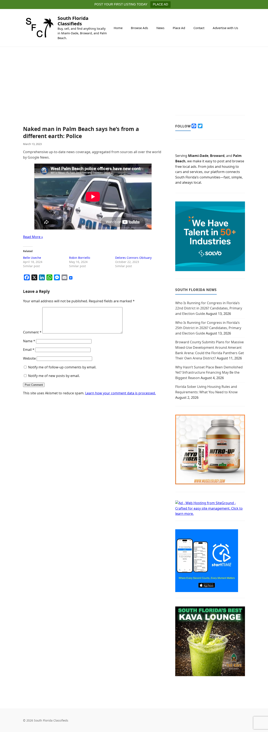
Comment (32, 332)
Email (28, 349)
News (160, 28)
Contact (198, 28)
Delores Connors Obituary (133, 258)
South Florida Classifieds (73, 21)
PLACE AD (160, 4)
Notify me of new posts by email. (54, 375)
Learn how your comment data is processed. (120, 393)
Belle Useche (32, 258)
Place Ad (179, 28)
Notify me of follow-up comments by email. (62, 367)
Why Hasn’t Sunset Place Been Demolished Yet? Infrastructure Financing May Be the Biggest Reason (209, 372)
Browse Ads (139, 28)
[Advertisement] (93, 94)
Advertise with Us (225, 28)
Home (118, 28)
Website (29, 358)
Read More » (33, 237)
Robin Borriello (79, 258)
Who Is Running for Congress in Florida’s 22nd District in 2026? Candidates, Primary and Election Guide (208, 308)
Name (29, 341)
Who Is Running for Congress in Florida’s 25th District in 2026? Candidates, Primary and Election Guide (208, 328)
